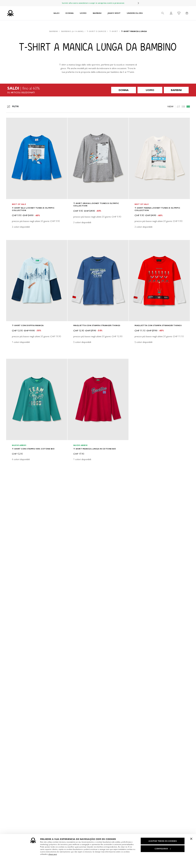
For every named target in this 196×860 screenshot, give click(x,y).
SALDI (56, 13)
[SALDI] (98, 90)
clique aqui (52, 854)
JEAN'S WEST (114, 13)
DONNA (70, 13)
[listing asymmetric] (178, 106)
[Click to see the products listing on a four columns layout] (183, 106)
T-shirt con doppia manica (28, 325)
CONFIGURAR (161, 849)
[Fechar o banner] (191, 839)
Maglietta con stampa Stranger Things (96, 325)
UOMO (83, 13)
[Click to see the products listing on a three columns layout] (188, 106)
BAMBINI (97, 13)
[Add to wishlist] (11, 121)
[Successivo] (138, 3)
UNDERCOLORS (135, 13)
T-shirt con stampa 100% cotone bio (33, 449)
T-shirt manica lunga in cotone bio (94, 449)
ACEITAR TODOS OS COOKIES (163, 841)
